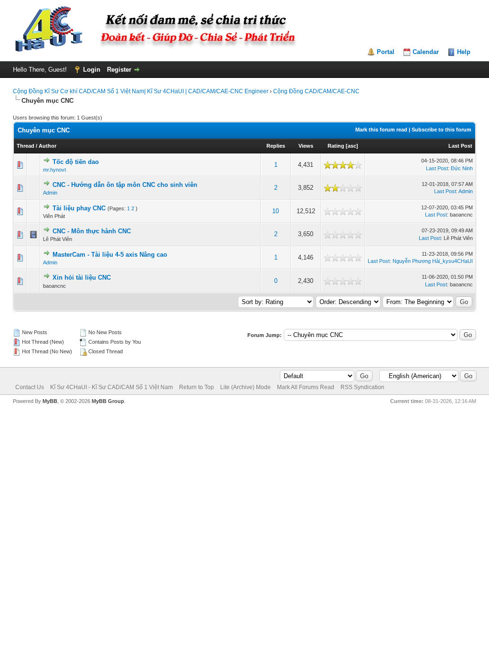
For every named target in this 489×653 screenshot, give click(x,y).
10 (275, 211)
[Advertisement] (244, 433)
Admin (50, 193)
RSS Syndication (362, 387)
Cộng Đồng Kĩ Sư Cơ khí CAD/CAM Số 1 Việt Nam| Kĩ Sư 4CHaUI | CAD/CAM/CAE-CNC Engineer (140, 91)
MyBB (50, 401)
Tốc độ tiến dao (76, 161)
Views (305, 146)
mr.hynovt (54, 170)
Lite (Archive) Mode (245, 387)
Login (91, 69)
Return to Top (196, 387)
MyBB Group (108, 401)
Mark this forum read (381, 129)
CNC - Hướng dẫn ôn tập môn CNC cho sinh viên (125, 184)
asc (352, 146)
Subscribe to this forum (441, 129)
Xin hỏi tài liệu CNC (82, 277)
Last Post (460, 146)
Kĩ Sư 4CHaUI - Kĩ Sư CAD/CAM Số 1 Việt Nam (111, 387)
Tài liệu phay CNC (79, 208)
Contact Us (29, 387)
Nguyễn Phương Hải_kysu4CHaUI (433, 261)
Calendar (426, 51)
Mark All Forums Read (305, 387)
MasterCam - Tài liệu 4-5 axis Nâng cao (110, 254)
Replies (275, 146)
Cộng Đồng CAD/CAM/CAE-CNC (316, 91)
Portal (385, 51)
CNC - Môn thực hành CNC (92, 231)
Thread (25, 146)
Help (463, 51)
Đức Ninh (462, 168)
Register (119, 69)
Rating (336, 146)
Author (47, 146)
